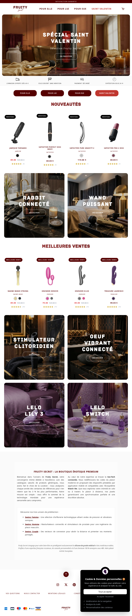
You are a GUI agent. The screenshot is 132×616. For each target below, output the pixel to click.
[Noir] (17, 155)
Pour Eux (80, 8)
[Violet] (113, 298)
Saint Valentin (101, 8)
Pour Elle (45, 8)
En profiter (66, 56)
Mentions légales (56, 593)
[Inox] (81, 155)
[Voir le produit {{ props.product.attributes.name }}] (18, 140)
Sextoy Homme (32, 524)
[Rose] (47, 298)
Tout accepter (105, 591)
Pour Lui (63, 8)
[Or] (15, 298)
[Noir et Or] (49, 156)
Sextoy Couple (31, 531)
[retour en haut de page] (66, 574)
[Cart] (123, 9)
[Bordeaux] (113, 155)
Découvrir (34, 213)
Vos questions (13, 593)
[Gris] (51, 298)
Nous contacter (32, 593)
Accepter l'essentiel (105, 596)
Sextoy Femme (32, 517)
